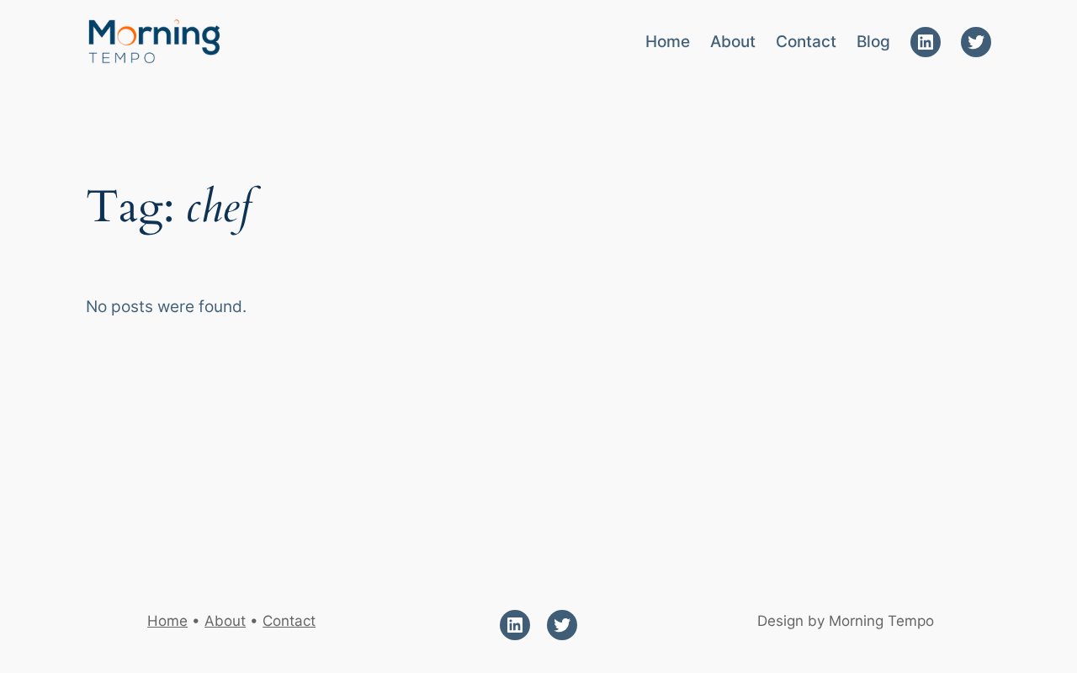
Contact (289, 620)
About (225, 620)
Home (167, 620)
